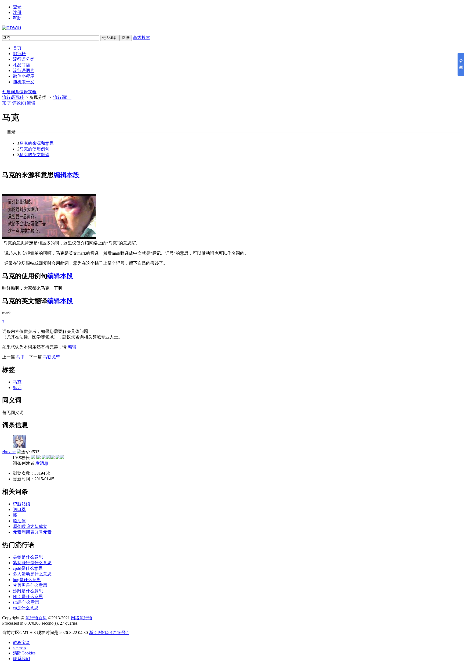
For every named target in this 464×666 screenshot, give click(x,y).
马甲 (20, 357)
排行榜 (19, 53)
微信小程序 (23, 76)
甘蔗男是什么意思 (30, 585)
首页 (17, 48)
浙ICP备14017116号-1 (109, 632)
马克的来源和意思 (36, 143)
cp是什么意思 (25, 608)
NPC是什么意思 (28, 596)
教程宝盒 (21, 642)
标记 (17, 387)
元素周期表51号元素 (32, 532)
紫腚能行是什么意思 (32, 562)
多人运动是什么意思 (32, 574)
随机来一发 (23, 82)
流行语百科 (13, 97)
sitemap (19, 648)
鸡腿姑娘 (21, 504)
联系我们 (21, 658)
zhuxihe (9, 451)
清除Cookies (24, 653)
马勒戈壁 (51, 357)
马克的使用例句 (34, 149)
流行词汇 (62, 97)
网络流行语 (81, 617)
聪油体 (19, 521)
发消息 (41, 463)
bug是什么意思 (27, 579)
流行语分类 (23, 59)
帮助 (17, 18)
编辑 (31, 103)
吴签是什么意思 (28, 557)
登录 (17, 7)
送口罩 (19, 509)
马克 (17, 382)
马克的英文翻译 (34, 154)
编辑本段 (66, 174)
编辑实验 (28, 91)
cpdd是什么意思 (28, 568)
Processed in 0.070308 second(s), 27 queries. (40, 623)
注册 (17, 12)
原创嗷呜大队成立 (30, 526)
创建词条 (10, 91)
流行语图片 (23, 70)
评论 (19, 103)
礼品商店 (21, 65)
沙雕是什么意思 (28, 591)
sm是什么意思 (26, 602)
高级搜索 (141, 37)
